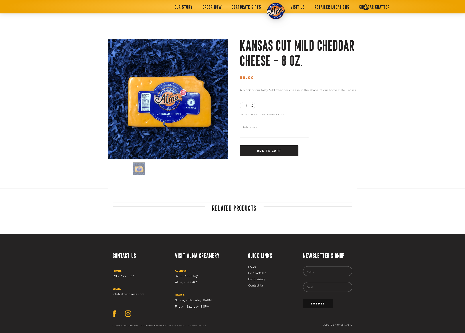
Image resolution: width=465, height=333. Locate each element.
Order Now (212, 6)
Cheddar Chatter (374, 6)
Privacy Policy (178, 325)
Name (310, 271)
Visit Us (297, 6)
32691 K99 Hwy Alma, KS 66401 (186, 279)
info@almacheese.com (128, 294)
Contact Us (256, 285)
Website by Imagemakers (337, 325)
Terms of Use (198, 325)
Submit (322, 305)
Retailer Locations (331, 6)
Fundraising (256, 279)
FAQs (252, 267)
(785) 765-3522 (123, 276)
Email (310, 287)
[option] (168, 99)
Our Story (184, 6)
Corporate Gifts (246, 6)
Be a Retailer (257, 273)
